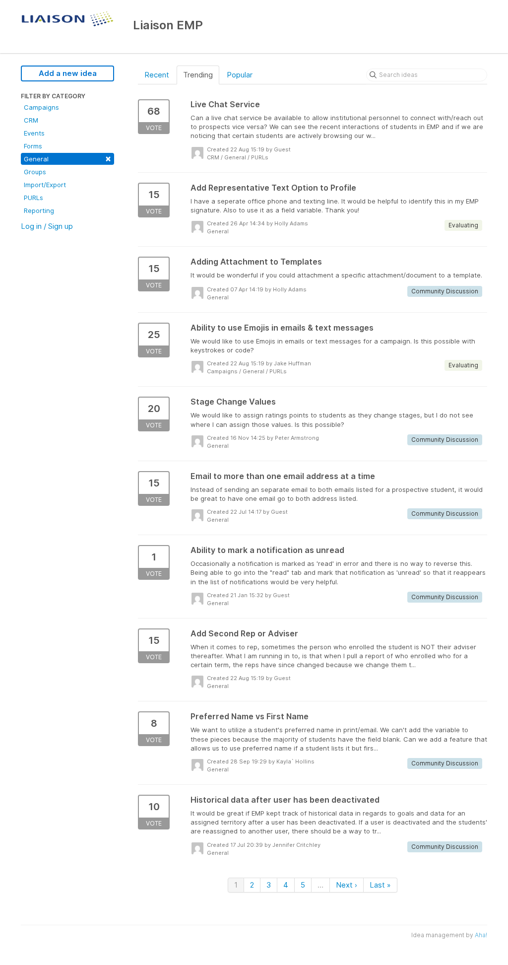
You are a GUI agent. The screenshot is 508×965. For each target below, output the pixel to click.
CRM (31, 120)
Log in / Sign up (47, 226)
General (67, 158)
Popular (240, 74)
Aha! (481, 935)
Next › (346, 885)
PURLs (33, 198)
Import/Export (45, 185)
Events (34, 133)
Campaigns (41, 107)
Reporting (39, 210)
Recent (156, 74)
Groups (35, 172)
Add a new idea (68, 73)
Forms (33, 146)
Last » (380, 885)
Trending (198, 74)
